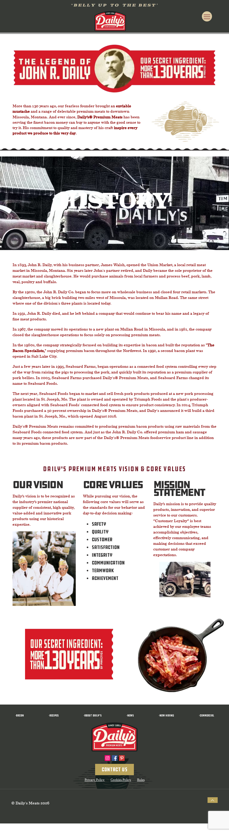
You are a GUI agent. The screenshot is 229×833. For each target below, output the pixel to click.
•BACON (19, 715)
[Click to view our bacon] (114, 6)
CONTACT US (114, 769)
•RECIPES (53, 715)
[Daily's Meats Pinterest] (122, 758)
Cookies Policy (121, 779)
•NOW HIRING (165, 715)
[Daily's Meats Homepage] (114, 737)
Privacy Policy (95, 779)
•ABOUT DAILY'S (92, 715)
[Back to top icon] (213, 800)
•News (129, 715)
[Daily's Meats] (110, 20)
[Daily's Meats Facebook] (114, 758)
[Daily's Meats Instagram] (107, 758)
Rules (141, 779)
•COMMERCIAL (205, 715)
